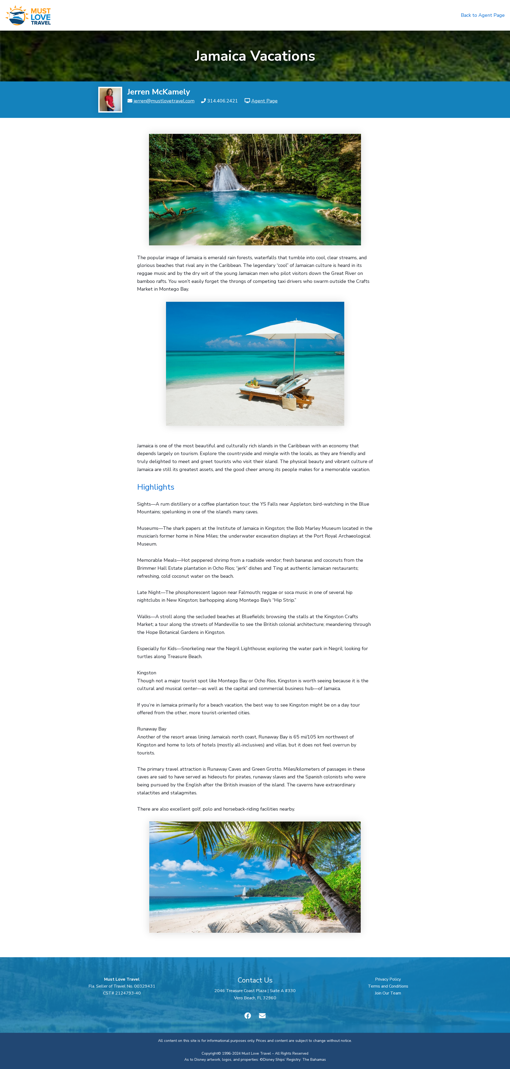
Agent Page (264, 101)
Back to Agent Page (483, 15)
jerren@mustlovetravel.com (164, 101)
